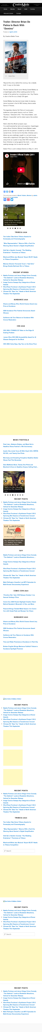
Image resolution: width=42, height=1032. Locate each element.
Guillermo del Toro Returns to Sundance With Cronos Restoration (18, 318)
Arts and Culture (8, 13)
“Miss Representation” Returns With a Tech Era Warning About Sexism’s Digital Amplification (19, 244)
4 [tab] (15, 228)
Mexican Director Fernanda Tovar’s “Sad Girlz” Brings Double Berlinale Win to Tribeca (19, 265)
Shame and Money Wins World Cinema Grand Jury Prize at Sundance (20, 305)
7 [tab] (20, 495)
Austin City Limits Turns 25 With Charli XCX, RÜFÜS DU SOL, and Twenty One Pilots (20, 452)
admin (35, 195)
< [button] (6, 214)
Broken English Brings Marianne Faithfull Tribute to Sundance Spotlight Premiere (20, 647)
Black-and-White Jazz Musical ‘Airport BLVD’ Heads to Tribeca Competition (20, 258)
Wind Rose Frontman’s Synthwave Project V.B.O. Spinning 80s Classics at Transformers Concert (19, 569)
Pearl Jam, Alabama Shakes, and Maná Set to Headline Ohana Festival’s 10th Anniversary (18, 445)
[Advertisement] (21, 369)
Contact (18, 13)
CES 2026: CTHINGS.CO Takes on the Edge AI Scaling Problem (18, 331)
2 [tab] (10, 228)
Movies (12, 9)
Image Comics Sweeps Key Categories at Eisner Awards (19, 563)
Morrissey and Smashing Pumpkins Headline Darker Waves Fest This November (20, 459)
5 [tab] (17, 228)
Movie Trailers (22, 195)
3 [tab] (12, 228)
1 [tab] (7, 228)
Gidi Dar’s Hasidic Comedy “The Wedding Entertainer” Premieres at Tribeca (17, 251)
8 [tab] (22, 495)
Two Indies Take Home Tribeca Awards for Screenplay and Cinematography (17, 237)
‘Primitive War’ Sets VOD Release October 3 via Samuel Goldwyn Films (19, 596)
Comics (32, 9)
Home (5, 9)
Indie (25, 9)
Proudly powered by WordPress (21, 1028)
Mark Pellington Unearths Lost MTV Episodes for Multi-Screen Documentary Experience (19, 583)
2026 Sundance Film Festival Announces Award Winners (19, 312)
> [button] (22, 214)
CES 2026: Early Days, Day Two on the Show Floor (20, 344)
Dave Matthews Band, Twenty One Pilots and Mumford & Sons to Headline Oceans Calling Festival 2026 (21, 466)
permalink (15, 197)
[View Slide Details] (14, 215)
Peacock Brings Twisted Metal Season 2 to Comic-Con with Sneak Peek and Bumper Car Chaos (20, 610)
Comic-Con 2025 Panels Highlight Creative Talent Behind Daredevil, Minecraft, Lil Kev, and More (19, 603)
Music (19, 9)
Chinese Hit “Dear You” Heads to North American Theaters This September (19, 576)
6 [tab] (20, 228)
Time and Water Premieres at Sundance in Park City (20, 642)
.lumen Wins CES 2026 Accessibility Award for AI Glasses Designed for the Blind (19, 338)
